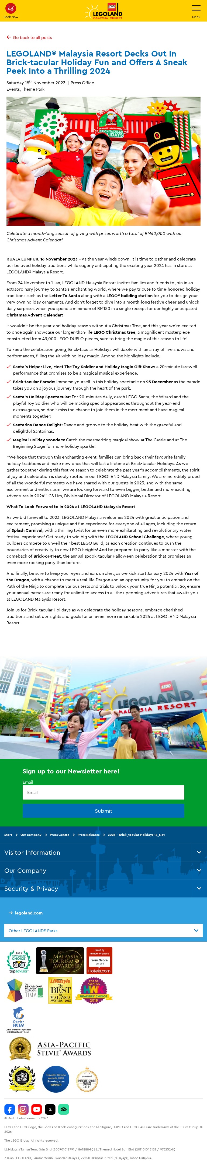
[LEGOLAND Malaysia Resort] (9, 1109)
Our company (31, 835)
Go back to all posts (32, 37)
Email (28, 782)
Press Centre (59, 835)
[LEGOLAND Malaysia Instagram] (23, 1109)
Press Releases (88, 835)
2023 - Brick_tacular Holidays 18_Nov (136, 835)
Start (8, 835)
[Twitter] (50, 1109)
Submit (103, 810)
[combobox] (103, 930)
